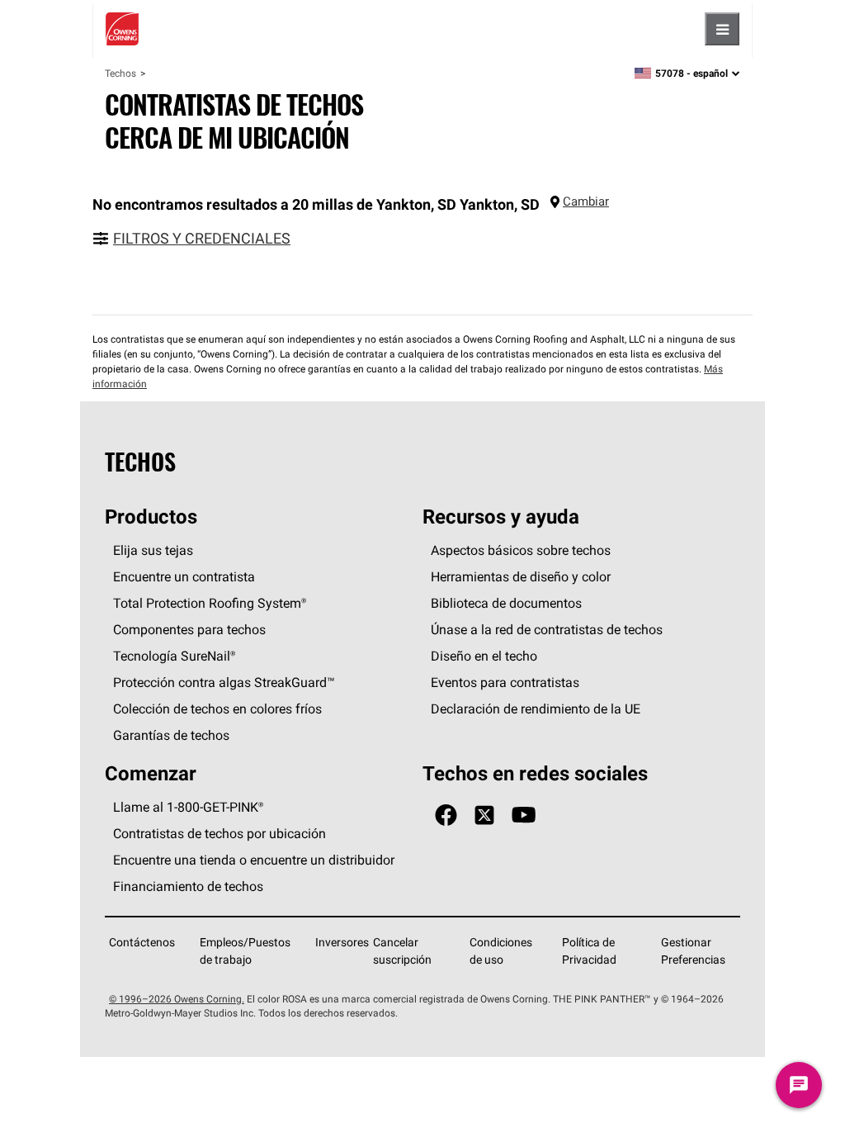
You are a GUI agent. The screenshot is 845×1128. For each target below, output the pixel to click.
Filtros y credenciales (201, 238)
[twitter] (484, 815)
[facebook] (446, 815)
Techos (120, 73)
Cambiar (586, 201)
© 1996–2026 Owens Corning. (176, 999)
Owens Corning (122, 28)
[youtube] (523, 815)
